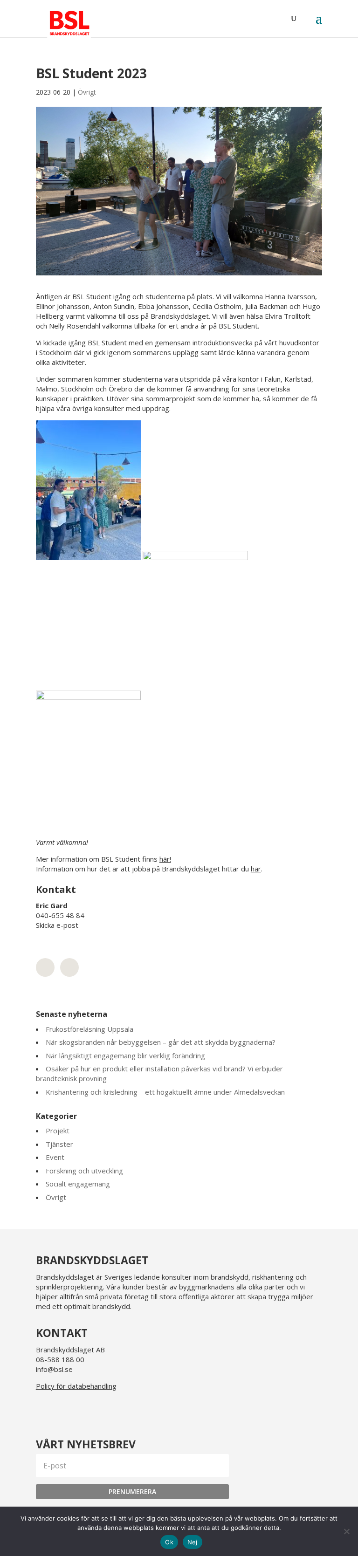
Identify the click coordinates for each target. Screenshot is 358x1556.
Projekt (57, 1130)
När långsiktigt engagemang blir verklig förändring (125, 1055)
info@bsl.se (54, 1369)
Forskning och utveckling (84, 1170)
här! (165, 859)
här (256, 868)
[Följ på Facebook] (90, 1409)
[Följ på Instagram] (67, 1409)
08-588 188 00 (60, 1359)
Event (55, 1157)
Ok (169, 1542)
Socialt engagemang (78, 1183)
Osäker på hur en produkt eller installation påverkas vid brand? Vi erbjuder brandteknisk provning (159, 1073)
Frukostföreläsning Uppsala (89, 1029)
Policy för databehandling (76, 1386)
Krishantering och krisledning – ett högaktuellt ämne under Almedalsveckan (165, 1092)
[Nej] (346, 1531)
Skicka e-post (57, 925)
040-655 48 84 (60, 915)
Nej (192, 1542)
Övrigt (87, 92)
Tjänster (59, 1144)
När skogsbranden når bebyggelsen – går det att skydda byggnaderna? (160, 1042)
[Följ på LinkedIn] (45, 1409)
